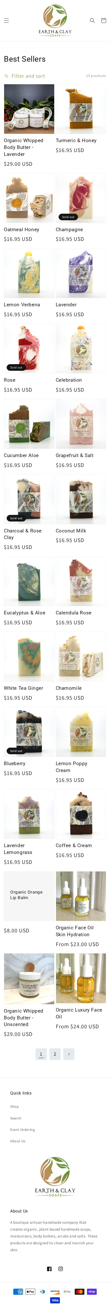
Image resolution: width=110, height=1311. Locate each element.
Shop (14, 1106)
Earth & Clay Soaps (24, 1307)
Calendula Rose (74, 613)
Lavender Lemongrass (18, 849)
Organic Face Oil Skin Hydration (75, 931)
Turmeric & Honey (76, 140)
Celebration (69, 380)
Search (15, 1118)
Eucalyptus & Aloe (24, 613)
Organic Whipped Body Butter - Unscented (23, 1018)
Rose (9, 380)
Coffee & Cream (74, 845)
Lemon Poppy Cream (72, 767)
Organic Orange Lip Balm (26, 894)
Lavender (66, 305)
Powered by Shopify (45, 1307)
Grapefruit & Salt (75, 455)
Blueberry (14, 763)
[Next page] (68, 1054)
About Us (18, 1141)
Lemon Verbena (22, 305)
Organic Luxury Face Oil (79, 1013)
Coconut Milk (71, 531)
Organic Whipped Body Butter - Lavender (23, 147)
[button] (6, 20)
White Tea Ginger (23, 688)
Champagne (69, 229)
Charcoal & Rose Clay (23, 534)
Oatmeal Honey (21, 229)
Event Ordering (22, 1129)
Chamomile (69, 688)
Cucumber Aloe (21, 455)
